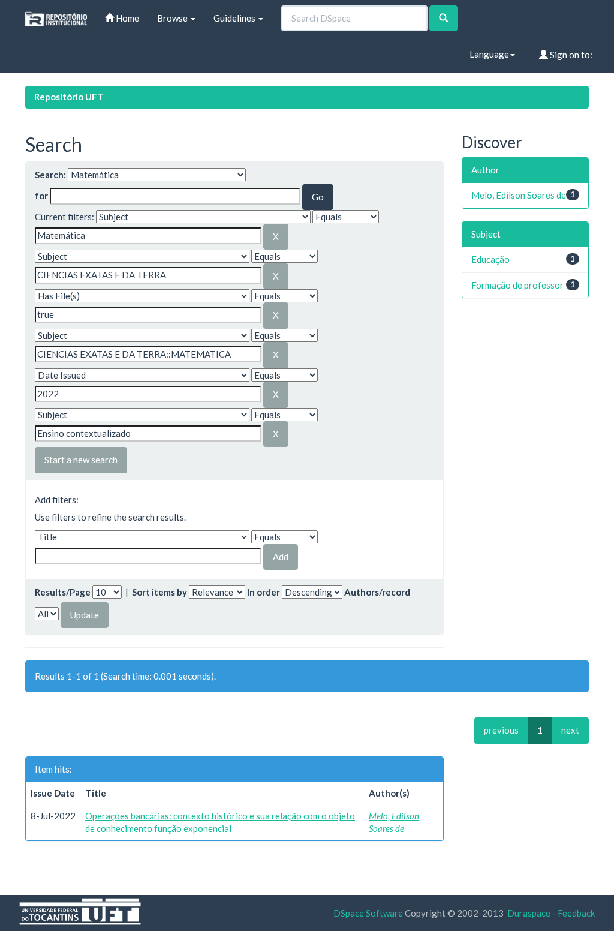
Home (126, 18)
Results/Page (63, 592)
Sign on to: (570, 54)
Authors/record (377, 592)
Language (489, 54)
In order (263, 592)
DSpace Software (368, 913)
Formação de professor (517, 285)
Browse (173, 18)
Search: (50, 174)
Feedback (576, 913)
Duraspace (528, 913)
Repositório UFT (69, 96)
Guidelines (235, 18)
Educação (490, 259)
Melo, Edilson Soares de (518, 195)
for (41, 195)
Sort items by (159, 592)
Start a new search (81, 459)
